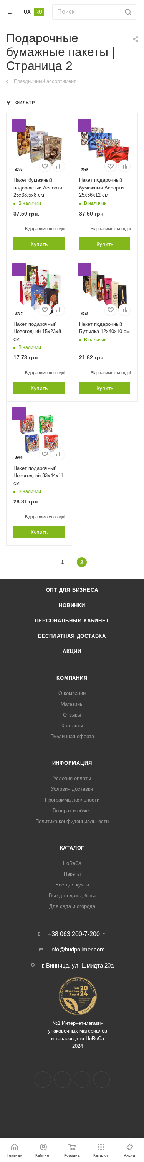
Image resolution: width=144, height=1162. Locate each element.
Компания (71, 678)
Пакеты (72, 874)
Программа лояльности (72, 800)
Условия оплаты (72, 778)
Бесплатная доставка (72, 636)
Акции (72, 651)
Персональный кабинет (72, 621)
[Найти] (127, 12)
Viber (101, 1079)
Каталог (72, 848)
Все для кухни (72, 885)
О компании (72, 693)
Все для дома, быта (72, 895)
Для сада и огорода (72, 906)
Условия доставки (72, 789)
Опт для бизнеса (72, 590)
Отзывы (72, 715)
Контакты (72, 726)
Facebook (43, 1079)
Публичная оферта (72, 736)
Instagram (62, 1079)
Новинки (72, 605)
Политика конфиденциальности (72, 821)
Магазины (72, 704)
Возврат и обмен (72, 810)
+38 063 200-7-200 (74, 934)
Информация (72, 763)
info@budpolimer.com (77, 949)
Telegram (82, 1079)
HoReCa (72, 863)
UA (27, 12)
